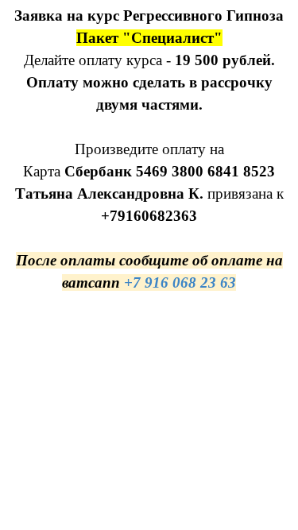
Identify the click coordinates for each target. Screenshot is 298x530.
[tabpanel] (149, 149)
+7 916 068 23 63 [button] (180, 282)
